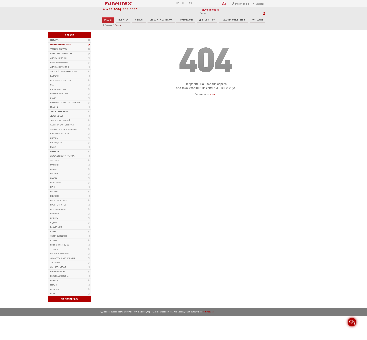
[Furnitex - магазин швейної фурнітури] (132, 4)
